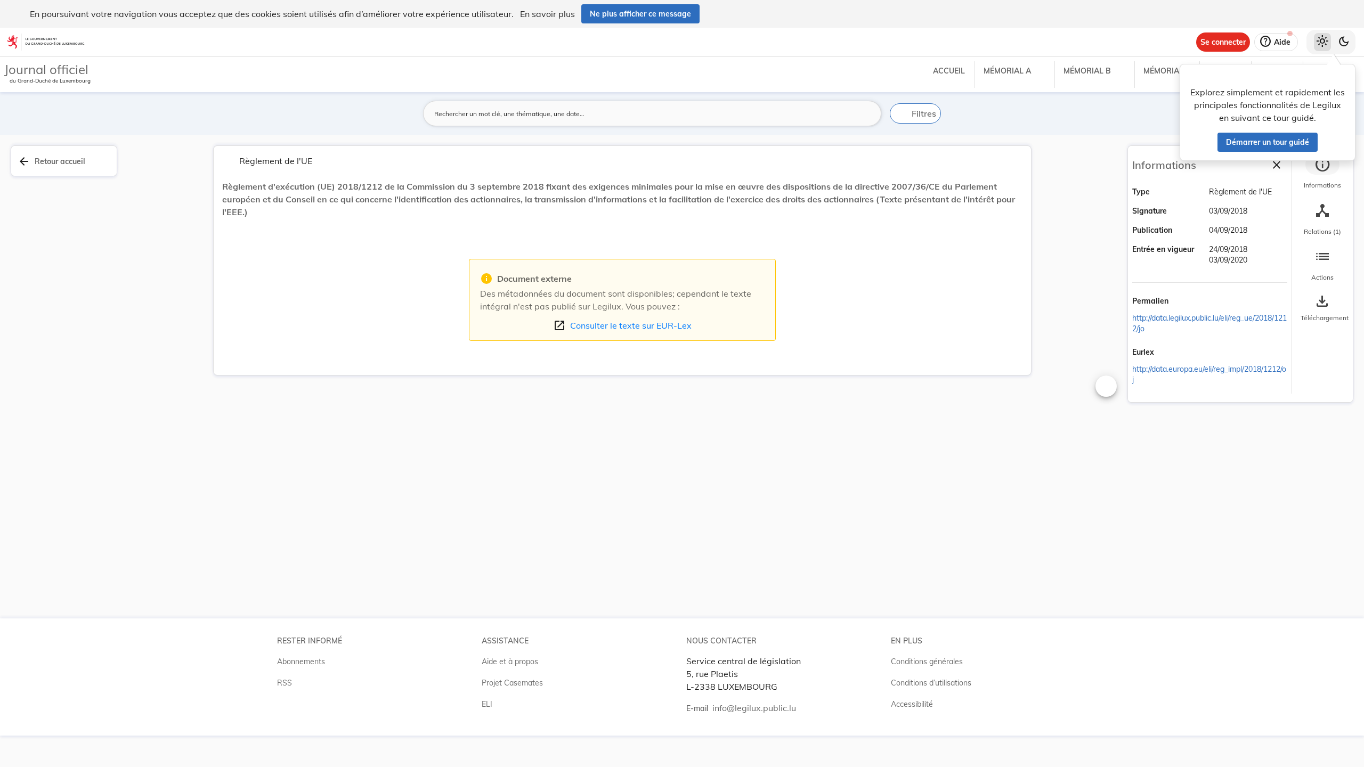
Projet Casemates (512, 683)
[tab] (1322, 173)
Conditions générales (927, 661)
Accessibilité (912, 704)
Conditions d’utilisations (931, 683)
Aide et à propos (510, 661)
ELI (487, 704)
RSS (284, 683)
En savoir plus (547, 14)
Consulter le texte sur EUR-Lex (622, 325)
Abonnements (301, 661)
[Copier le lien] (1183, 302)
